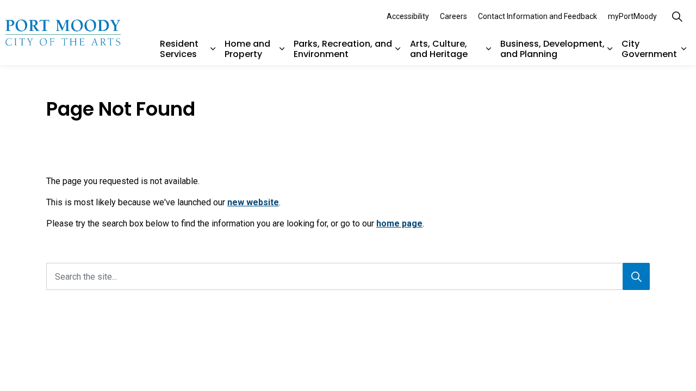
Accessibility (408, 16)
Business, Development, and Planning (552, 48)
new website (253, 202)
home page (399, 223)
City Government (649, 48)
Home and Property (247, 48)
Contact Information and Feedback (537, 16)
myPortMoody (632, 16)
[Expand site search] (677, 16)
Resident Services (179, 48)
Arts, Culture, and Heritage (439, 48)
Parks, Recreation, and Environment (343, 48)
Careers (453, 16)
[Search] (636, 276)
